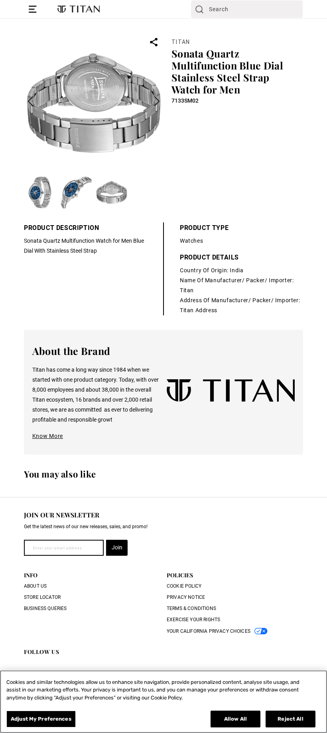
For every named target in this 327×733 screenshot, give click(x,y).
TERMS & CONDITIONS (191, 608)
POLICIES (180, 575)
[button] (32, 9)
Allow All (235, 719)
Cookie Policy (184, 586)
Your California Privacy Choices (208, 631)
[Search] (199, 9)
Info (30, 575)
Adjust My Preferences (41, 719)
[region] (163, 701)
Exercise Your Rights (193, 619)
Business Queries (45, 608)
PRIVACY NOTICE (186, 597)
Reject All (290, 719)
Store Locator (42, 597)
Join (117, 547)
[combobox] (247, 9)
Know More (47, 436)
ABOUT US (35, 586)
